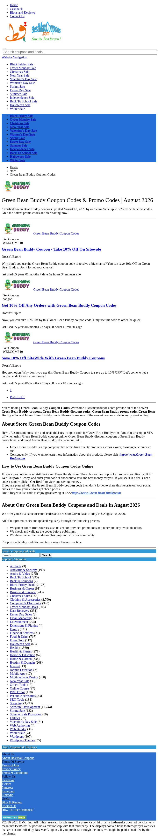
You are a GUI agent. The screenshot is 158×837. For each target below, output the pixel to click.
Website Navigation (14, 57)
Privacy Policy (11, 769)
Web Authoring (20, 725)
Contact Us (9, 806)
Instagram (8, 791)
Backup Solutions (21, 581)
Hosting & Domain (22, 662)
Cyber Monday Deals (24, 607)
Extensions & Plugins (24, 625)
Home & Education (22, 655)
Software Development (25, 707)
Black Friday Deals (22, 584)
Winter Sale (17, 733)
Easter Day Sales (21, 614)
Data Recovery (19, 610)
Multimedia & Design (24, 677)
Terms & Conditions (15, 772)
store (13, 171)
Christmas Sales (20, 596)
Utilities (15, 718)
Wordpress (17, 736)
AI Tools (15, 566)
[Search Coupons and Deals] (4, 48)
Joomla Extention (21, 670)
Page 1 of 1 (17, 397)
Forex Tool (17, 640)
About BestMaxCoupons (18, 758)
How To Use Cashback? (18, 809)
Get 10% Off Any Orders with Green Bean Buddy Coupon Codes (59, 305)
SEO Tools (17, 699)
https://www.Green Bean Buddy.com (96, 493)
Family (14, 629)
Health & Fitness (21, 651)
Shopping (16, 703)
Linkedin (7, 795)
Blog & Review (12, 802)
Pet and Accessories (23, 696)
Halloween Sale (20, 644)
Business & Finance (23, 592)
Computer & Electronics (25, 603)
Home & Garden (21, 659)
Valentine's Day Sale (23, 721)
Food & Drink (19, 636)
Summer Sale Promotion (26, 714)
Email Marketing (21, 618)
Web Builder (18, 729)
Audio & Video (20, 573)
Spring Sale (17, 710)
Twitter (6, 784)
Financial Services (22, 633)
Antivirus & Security (23, 570)
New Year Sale (19, 681)
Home (14, 167)
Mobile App (18, 673)
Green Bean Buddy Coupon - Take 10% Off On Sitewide (51, 249)
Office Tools (18, 684)
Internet (15, 666)
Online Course (19, 688)
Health (14, 647)
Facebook (8, 780)
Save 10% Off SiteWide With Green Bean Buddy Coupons (53, 358)
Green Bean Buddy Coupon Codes (33, 174)
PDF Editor (17, 692)
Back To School (20, 577)
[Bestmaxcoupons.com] (32, 41)
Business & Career (22, 588)
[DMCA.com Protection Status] (14, 818)
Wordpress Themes (22, 740)
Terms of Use (10, 765)
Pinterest (7, 787)
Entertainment (19, 621)
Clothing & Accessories (25, 599)
